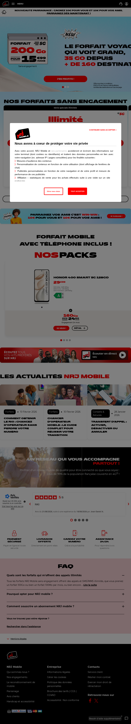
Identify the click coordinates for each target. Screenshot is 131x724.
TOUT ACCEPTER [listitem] (77, 191)
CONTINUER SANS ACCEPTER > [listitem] (102, 130)
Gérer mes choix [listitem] (53, 191)
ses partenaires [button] (59, 151)
